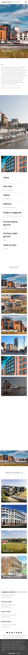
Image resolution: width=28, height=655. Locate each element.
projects (4, 87)
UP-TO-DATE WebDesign (17, 637)
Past (10, 87)
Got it (19, 653)
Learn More (11, 653)
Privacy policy (8, 637)
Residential (16, 87)
